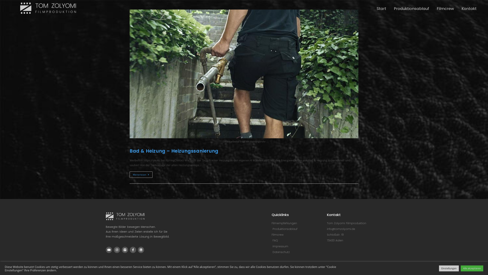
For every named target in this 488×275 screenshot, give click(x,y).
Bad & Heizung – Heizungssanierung (174, 151)
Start (381, 8)
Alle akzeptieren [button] (472, 268)
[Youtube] (109, 250)
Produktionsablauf (411, 8)
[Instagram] (117, 250)
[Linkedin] (141, 250)
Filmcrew (445, 8)
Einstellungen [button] (449, 268)
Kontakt (469, 8)
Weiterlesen (142, 173)
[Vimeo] (125, 250)
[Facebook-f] (133, 250)
